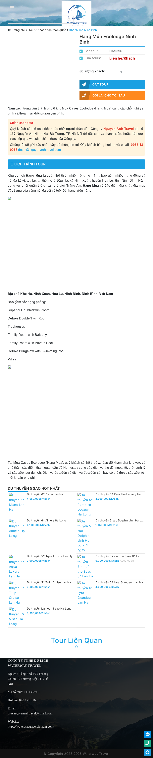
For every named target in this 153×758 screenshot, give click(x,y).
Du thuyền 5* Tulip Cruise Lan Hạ (49, 582)
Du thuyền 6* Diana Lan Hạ (45, 494)
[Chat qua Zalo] (147, 734)
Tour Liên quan (76, 640)
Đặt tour (100, 84)
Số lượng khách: (92, 71)
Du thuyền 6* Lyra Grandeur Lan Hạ (119, 582)
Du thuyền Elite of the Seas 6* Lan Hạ (120, 556)
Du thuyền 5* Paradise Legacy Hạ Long (121, 494)
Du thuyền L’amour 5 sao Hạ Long (49, 608)
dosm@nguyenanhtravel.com (39, 149)
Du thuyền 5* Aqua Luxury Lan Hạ (49, 556)
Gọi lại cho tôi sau (108, 95)
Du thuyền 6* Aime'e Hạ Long (46, 520)
